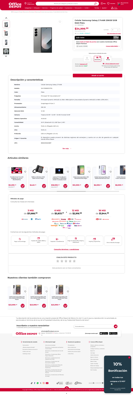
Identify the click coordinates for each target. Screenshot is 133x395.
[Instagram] (44, 383)
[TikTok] (32, 383)
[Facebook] (35, 383)
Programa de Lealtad (56, 8)
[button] (6, 18)
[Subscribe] (115, 326)
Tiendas (96, 8)
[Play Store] (113, 333)
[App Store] (104, 333)
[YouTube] (47, 383)
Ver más (66, 148)
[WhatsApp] (38, 383)
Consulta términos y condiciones (66, 249)
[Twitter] (41, 383)
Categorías (28, 8)
